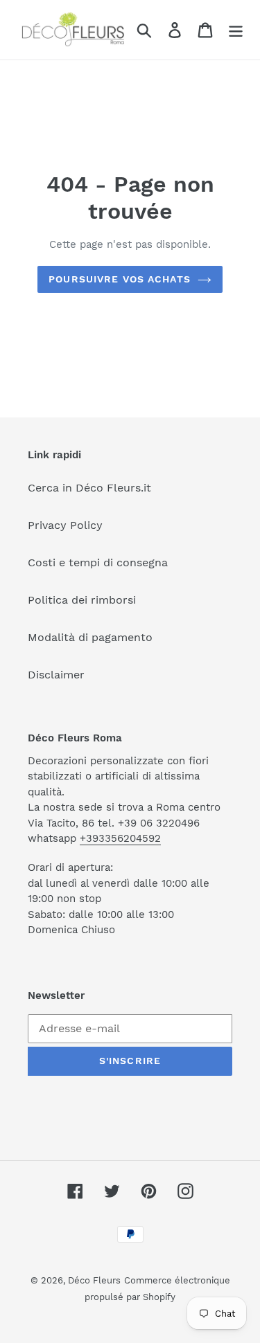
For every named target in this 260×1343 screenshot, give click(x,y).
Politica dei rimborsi (82, 599)
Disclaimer (56, 674)
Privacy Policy (65, 525)
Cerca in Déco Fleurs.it (89, 487)
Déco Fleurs (94, 1280)
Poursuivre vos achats (120, 279)
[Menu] (235, 30)
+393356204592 (120, 838)
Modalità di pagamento (90, 637)
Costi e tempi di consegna (98, 562)
